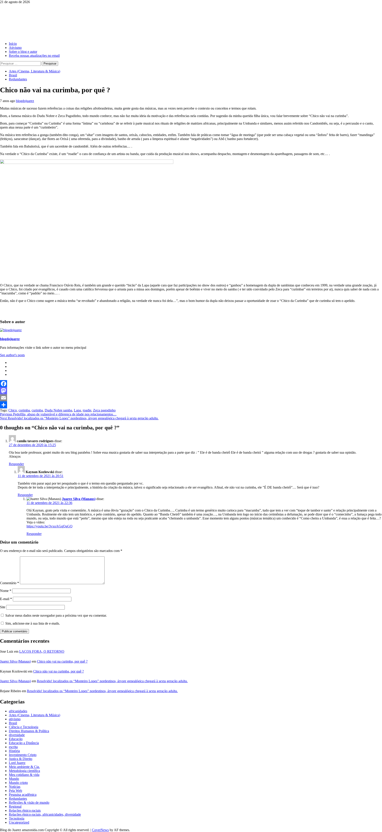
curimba (37, 410)
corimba (24, 410)
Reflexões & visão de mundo (29, 802)
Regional (15, 806)
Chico (12, 410)
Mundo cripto (18, 783)
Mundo (14, 779)
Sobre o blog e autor (23, 51)
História (14, 751)
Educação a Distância (24, 743)
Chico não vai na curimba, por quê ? (62, 661)
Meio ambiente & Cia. (24, 767)
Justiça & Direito (20, 759)
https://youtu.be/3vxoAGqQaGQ (50, 526)
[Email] (191, 397)
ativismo (15, 719)
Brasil (13, 75)
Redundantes (18, 79)
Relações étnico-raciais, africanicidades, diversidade (45, 814)
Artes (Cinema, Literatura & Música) (34, 71)
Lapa (77, 410)
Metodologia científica (24, 771)
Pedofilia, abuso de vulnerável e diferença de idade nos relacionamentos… (58, 414)
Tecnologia (16, 818)
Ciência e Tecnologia (23, 727)
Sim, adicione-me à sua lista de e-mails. (32, 623)
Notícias (14, 786)
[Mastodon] (191, 390)
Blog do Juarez (22, 15)
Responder (16, 464)
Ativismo (15, 47)
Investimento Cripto (22, 755)
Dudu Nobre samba (58, 410)
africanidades (18, 711)
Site (2, 607)
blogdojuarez (25, 101)
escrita (13, 747)
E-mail (6, 599)
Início (13, 43)
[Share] (191, 404)
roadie (87, 410)
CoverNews (100, 830)
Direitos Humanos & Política (29, 731)
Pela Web (15, 790)
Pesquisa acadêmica (22, 794)
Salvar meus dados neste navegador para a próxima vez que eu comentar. (56, 615)
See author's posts (12, 355)
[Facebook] (191, 383)
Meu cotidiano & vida (24, 775)
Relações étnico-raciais (25, 810)
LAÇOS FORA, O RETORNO (41, 651)
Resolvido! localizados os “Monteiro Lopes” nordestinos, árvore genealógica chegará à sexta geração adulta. (79, 418)
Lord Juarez (17, 763)
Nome (5, 591)
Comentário (9, 583)
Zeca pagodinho (104, 410)
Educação (16, 739)
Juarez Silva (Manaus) (79, 499)
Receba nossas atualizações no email (34, 55)
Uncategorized (19, 822)
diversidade (17, 735)
